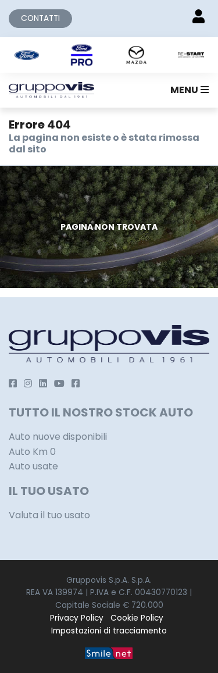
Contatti (40, 18)
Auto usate (33, 466)
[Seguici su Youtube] (59, 383)
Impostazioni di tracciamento (109, 630)
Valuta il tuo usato (49, 515)
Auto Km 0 (32, 451)
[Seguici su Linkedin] (43, 383)
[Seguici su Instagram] (28, 383)
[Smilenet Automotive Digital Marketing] (109, 652)
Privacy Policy (76, 618)
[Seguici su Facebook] (13, 383)
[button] (187, 90)
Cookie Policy (136, 618)
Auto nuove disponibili (58, 436)
